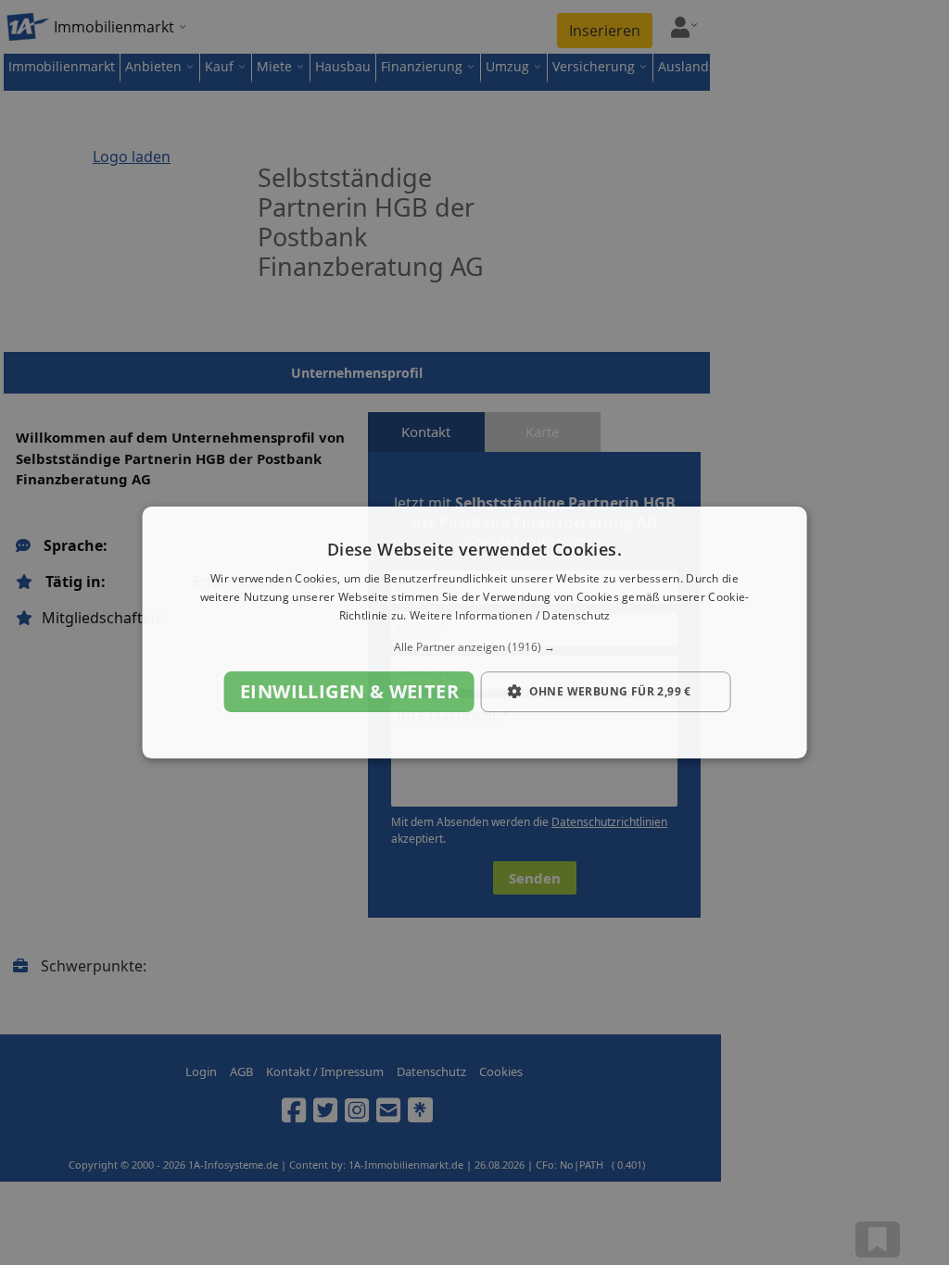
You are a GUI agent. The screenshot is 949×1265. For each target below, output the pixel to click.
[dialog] (475, 632)
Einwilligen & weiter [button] (349, 691)
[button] (475, 647)
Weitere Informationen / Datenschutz (510, 615)
